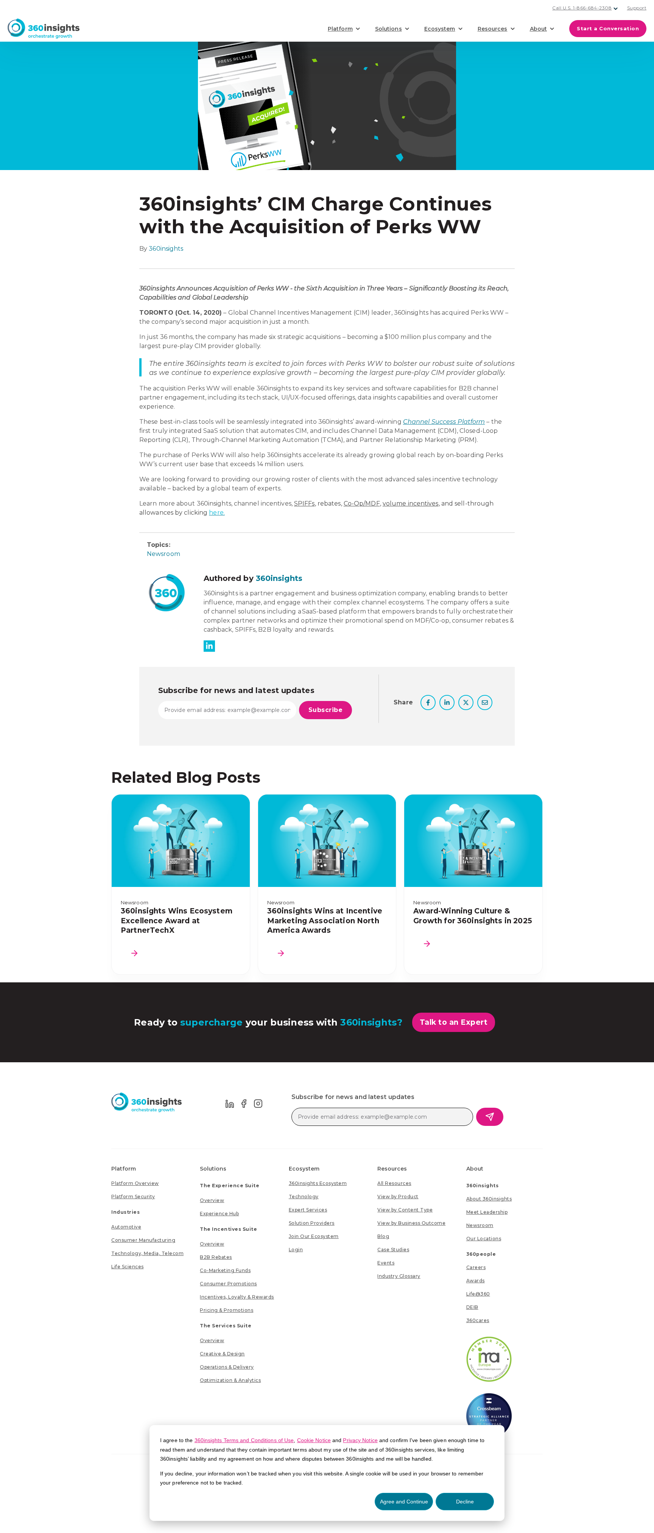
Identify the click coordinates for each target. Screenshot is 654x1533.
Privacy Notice (360, 1440)
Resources (493, 28)
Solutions (388, 28)
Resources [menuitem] (392, 1168)
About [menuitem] (474, 1168)
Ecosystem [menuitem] (304, 1168)
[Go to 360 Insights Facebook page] (243, 1103)
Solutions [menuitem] (213, 1168)
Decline (465, 1502)
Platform (340, 28)
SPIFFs (304, 503)
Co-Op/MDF (362, 503)
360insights (166, 248)
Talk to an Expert (454, 1022)
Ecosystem (439, 28)
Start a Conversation (608, 28)
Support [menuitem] (637, 8)
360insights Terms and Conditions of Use (244, 1440)
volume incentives (411, 503)
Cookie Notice (314, 1440)
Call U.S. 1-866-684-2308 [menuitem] (582, 8)
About (538, 28)
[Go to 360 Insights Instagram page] (258, 1103)
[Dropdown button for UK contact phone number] (616, 9)
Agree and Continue (404, 1502)
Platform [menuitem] (123, 1168)
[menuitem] (135, 1183)
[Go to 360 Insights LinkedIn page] (230, 1103)
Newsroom (163, 553)
